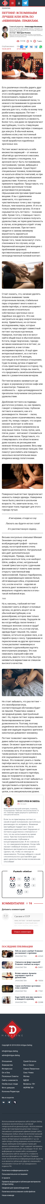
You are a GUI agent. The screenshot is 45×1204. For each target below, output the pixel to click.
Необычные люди (10, 1084)
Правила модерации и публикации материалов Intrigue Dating (21, 1183)
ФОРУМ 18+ (28, 1088)
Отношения (7, 1061)
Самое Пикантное (31, 1069)
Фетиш (26, 1076)
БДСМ (26, 1080)
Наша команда (8, 1195)
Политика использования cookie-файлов (18, 1192)
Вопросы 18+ (29, 1084)
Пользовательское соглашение (15, 1174)
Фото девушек (8, 1088)
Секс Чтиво (28, 1072)
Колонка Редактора (10, 1091)
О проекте (6, 1178)
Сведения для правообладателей (15, 1188)
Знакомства (7, 1065)
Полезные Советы (10, 1076)
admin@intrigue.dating (11, 1055)
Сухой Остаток (29, 1061)
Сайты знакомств (10, 1080)
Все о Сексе (28, 1065)
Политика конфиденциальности (15, 1170)
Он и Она (6, 1072)
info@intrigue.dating (10, 1051)
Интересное (7, 1069)
